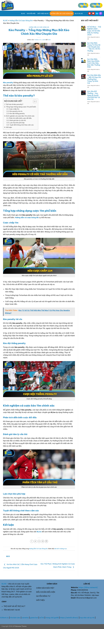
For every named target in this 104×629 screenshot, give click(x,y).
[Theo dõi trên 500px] (97, 13)
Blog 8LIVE (79, 13)
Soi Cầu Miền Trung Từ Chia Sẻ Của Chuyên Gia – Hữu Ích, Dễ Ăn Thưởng (93, 47)
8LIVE (5, 21)
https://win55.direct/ (69, 618)
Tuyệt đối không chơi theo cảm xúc (22, 125)
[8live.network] (12, 5)
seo (49, 39)
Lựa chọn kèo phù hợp (16, 123)
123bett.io (4, 618)
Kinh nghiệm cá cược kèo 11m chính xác (20, 116)
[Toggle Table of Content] (33, 101)
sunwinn (25, 618)
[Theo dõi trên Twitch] (100, 13)
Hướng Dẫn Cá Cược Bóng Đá (61, 13)
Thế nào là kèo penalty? (14, 104)
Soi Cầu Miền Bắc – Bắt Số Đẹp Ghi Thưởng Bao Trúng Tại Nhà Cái (94, 79)
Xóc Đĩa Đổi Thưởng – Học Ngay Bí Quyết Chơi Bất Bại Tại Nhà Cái (93, 95)
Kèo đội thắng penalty (17, 113)
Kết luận (9, 127)
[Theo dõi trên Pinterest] (89, 13)
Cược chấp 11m (14, 109)
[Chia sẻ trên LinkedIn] (46, 541)
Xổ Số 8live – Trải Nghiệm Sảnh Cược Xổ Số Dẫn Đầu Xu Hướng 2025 (94, 31)
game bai (34, 618)
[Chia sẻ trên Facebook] (31, 541)
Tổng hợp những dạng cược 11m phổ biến (21, 107)
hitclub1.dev (15, 618)
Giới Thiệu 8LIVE (43, 13)
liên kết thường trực (60, 548)
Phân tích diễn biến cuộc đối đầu (20, 118)
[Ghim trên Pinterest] (42, 541)
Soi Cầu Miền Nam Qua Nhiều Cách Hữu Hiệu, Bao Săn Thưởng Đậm (93, 63)
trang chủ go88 (52, 618)
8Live (23, 13)
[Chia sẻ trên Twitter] (35, 541)
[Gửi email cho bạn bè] (39, 541)
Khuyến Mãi (31, 13)
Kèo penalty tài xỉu (15, 111)
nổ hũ (42, 618)
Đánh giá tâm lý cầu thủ (17, 120)
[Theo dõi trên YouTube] (93, 13)
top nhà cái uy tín (87, 618)
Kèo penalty (8, 83)
